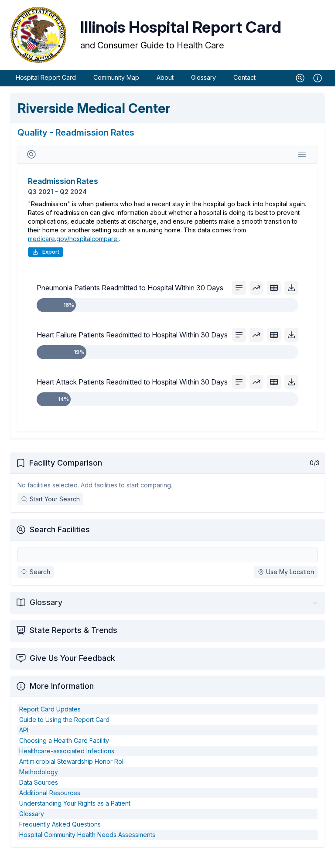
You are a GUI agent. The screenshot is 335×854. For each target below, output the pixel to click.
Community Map (116, 77)
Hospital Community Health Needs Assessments (87, 834)
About (165, 77)
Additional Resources (49, 792)
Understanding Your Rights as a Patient (74, 803)
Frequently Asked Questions (60, 824)
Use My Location (290, 571)
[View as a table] (274, 288)
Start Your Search (55, 499)
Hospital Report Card (46, 77)
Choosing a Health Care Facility (64, 740)
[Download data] (291, 288)
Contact (244, 77)
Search (40, 571)
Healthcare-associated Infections (66, 751)
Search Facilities (60, 529)
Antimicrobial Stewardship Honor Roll (72, 761)
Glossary (203, 77)
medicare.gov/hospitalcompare (73, 238)
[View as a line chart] (256, 288)
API (23, 730)
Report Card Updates (50, 709)
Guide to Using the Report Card (64, 719)
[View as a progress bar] (239, 288)
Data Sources (38, 782)
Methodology (38, 772)
